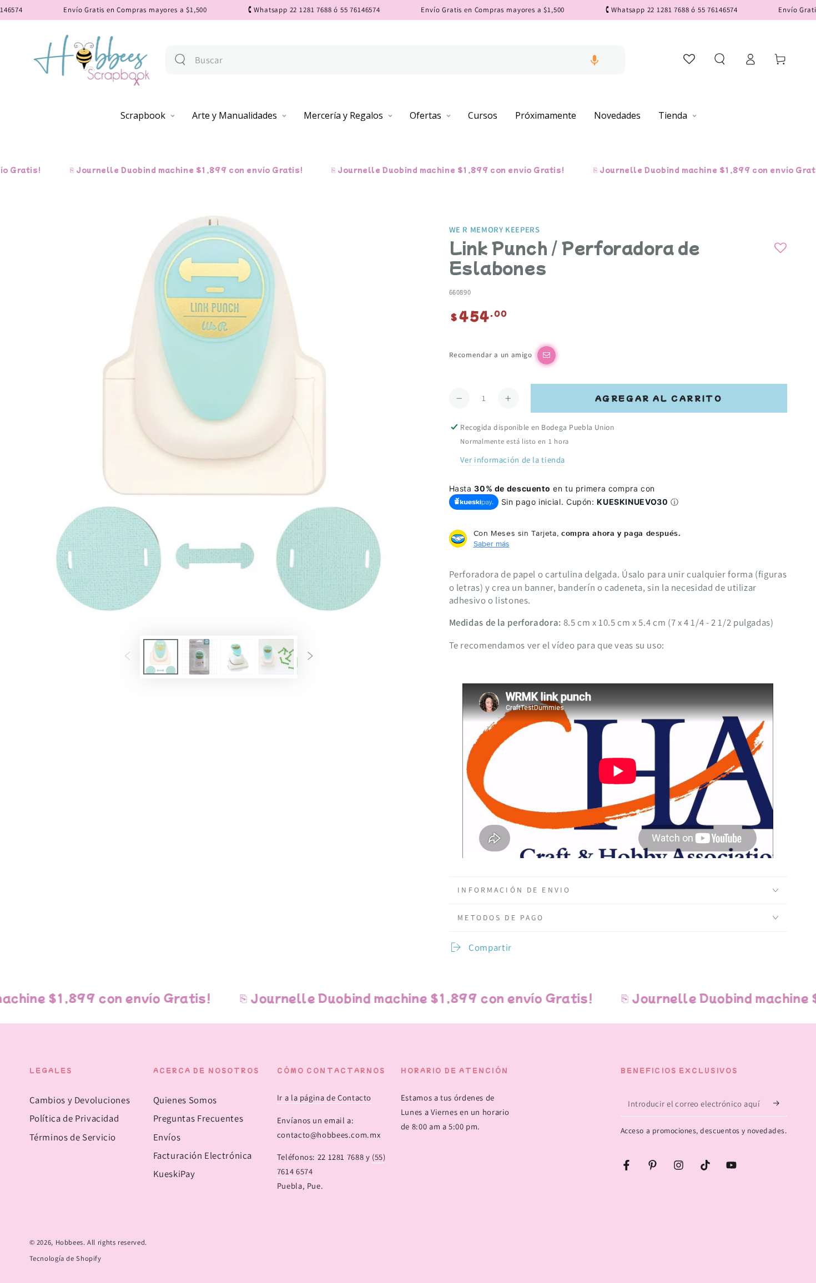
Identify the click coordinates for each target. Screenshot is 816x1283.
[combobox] (405, 60)
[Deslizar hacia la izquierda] (127, 657)
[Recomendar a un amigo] (546, 355)
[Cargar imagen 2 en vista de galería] (199, 657)
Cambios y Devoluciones (79, 1100)
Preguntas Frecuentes (198, 1118)
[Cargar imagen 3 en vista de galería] (237, 657)
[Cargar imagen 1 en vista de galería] (160, 657)
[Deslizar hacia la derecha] (310, 657)
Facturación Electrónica (203, 1155)
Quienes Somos (185, 1100)
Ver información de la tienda (512, 459)
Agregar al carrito (659, 398)
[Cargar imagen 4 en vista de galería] (276, 657)
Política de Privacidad (74, 1118)
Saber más (492, 543)
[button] (594, 60)
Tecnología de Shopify (65, 1258)
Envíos (167, 1137)
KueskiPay (174, 1174)
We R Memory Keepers (494, 229)
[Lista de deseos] (689, 59)
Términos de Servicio (73, 1137)
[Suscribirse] (780, 1103)
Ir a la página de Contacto (324, 1097)
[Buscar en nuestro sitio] (180, 59)
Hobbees (69, 1242)
